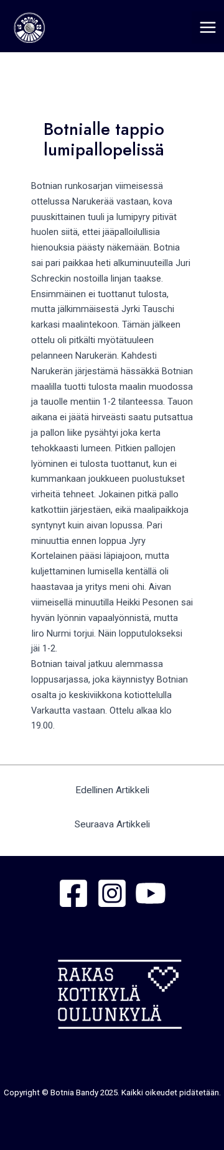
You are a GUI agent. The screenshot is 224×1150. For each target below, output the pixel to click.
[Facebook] (73, 893)
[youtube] (150, 893)
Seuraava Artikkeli (112, 824)
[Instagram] (112, 893)
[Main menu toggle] (208, 27)
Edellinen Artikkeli (112, 790)
